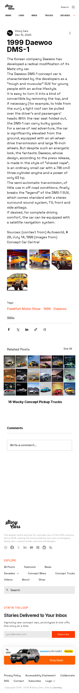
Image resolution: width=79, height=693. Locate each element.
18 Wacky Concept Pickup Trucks (35, 402)
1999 (47, 309)
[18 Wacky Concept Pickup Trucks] (39, 375)
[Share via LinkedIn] (26, 329)
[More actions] (70, 33)
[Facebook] (12, 547)
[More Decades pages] (74, 15)
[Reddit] (44, 547)
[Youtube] (31, 547)
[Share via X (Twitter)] (17, 329)
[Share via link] (35, 329)
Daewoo (60, 309)
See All (68, 348)
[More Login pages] (54, 681)
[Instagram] (6, 547)
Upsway (57, 687)
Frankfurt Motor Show (24, 309)
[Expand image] (17, 259)
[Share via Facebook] (8, 329)
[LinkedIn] (25, 547)
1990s (11, 317)
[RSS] (51, 547)
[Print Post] (44, 329)
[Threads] (38, 547)
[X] (18, 547)
